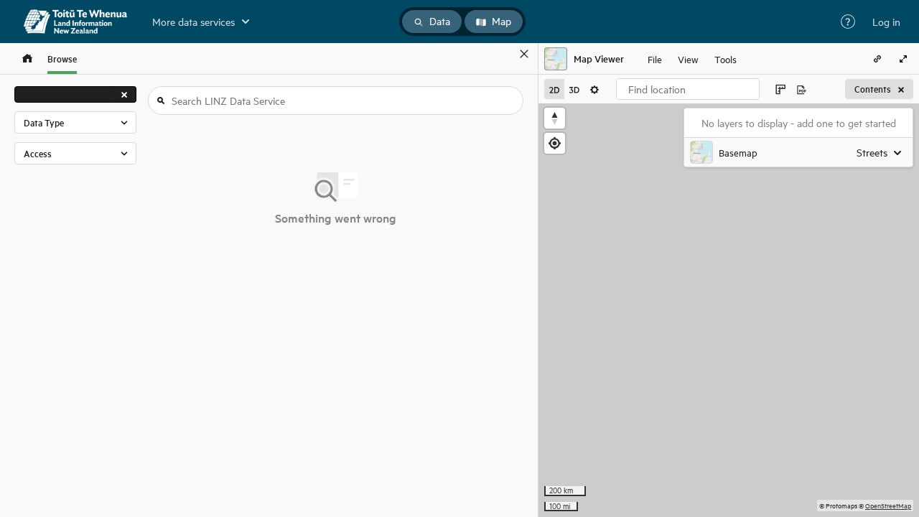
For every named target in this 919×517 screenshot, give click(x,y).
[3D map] (574, 89)
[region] (728, 310)
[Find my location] (554, 143)
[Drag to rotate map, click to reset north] (554, 118)
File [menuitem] (655, 58)
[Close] (524, 54)
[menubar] (692, 59)
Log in (886, 21)
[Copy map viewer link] (877, 59)
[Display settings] (594, 89)
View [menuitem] (688, 58)
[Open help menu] (848, 21)
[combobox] (688, 89)
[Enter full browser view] (903, 59)
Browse (62, 58)
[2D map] (554, 89)
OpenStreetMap (888, 505)
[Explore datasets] (27, 58)
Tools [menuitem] (725, 58)
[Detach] (503, 54)
